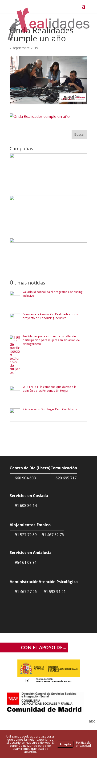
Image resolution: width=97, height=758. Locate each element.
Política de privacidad (83, 744)
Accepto (65, 744)
